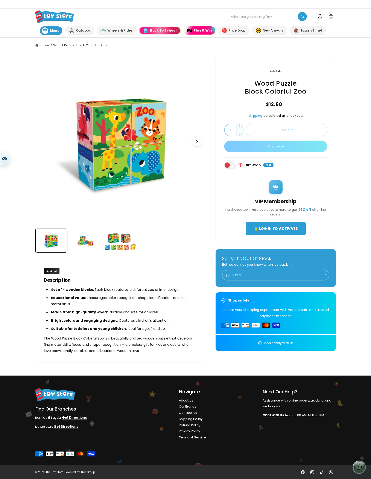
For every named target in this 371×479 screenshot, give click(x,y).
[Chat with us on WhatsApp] (359, 467)
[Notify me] (324, 275)
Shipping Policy (190, 419)
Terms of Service (192, 437)
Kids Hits (276, 71)
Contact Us (338, 4)
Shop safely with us (278, 343)
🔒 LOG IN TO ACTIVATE (275, 228)
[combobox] (267, 16)
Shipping (255, 116)
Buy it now (276, 146)
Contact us (188, 412)
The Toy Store (54, 472)
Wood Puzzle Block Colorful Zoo (80, 45)
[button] (331, 16)
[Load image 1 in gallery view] (51, 241)
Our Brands (187, 406)
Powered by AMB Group (80, 472)
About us (186, 400)
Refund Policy (189, 425)
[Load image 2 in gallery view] (86, 241)
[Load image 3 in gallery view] (120, 241)
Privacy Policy (189, 431)
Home (44, 45)
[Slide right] (197, 141)
